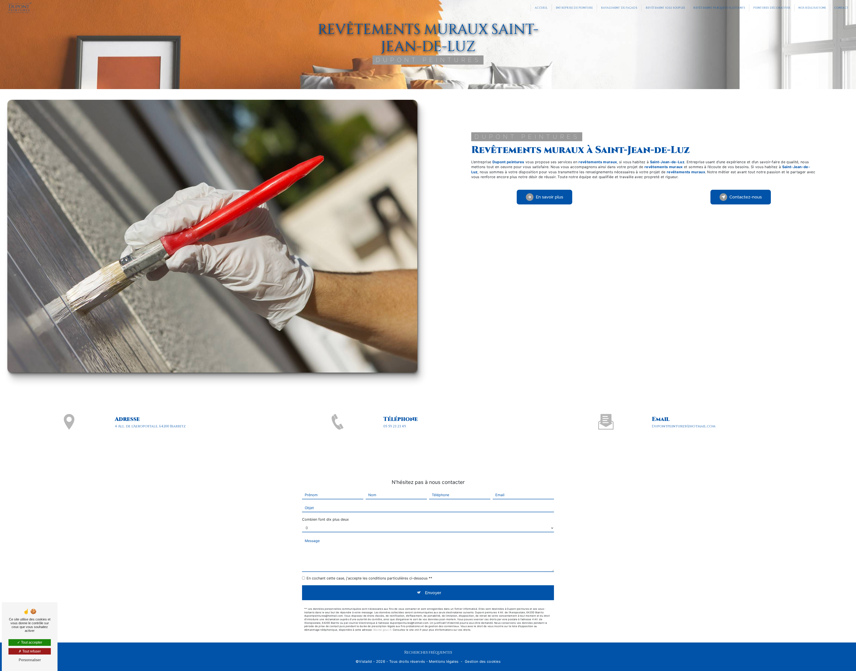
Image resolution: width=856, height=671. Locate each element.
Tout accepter (31, 642)
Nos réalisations (812, 8)
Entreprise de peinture (574, 8)
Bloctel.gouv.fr (382, 629)
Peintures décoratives (771, 8)
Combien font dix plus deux (325, 519)
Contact (841, 8)
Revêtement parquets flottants (719, 8)
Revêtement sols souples (665, 8)
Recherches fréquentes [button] (428, 652)
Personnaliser (30, 660)
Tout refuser (31, 651)
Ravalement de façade (619, 8)
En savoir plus (549, 196)
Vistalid (365, 661)
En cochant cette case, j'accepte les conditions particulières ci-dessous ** (369, 578)
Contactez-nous (745, 196)
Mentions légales (443, 661)
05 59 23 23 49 (394, 426)
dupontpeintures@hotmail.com (683, 426)
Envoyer (433, 592)
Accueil (541, 8)
